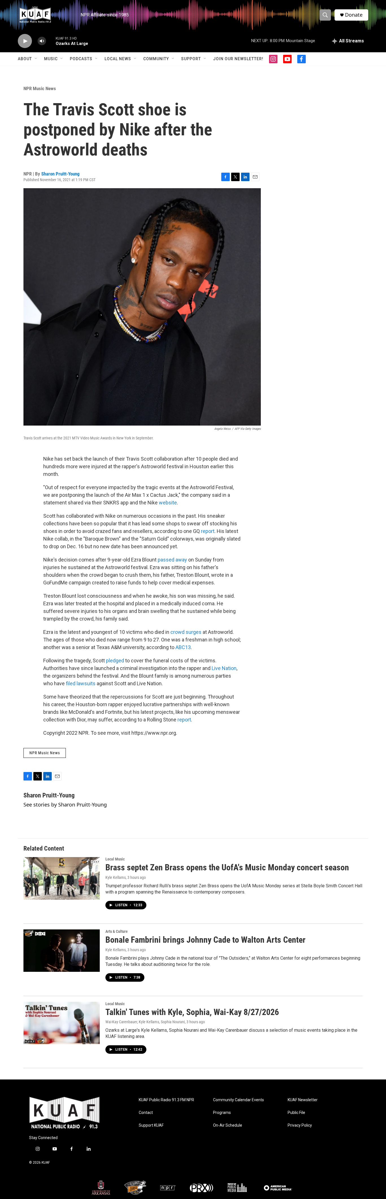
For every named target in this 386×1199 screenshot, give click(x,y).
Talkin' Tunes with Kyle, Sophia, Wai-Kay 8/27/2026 (192, 1012)
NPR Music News (39, 88)
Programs (222, 1113)
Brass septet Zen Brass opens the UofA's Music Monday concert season (227, 867)
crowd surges (185, 632)
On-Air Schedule (227, 1125)
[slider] (51, 41)
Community (156, 59)
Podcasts (81, 59)
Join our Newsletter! (238, 59)
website (168, 503)
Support (191, 59)
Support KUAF (151, 1125)
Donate (354, 15)
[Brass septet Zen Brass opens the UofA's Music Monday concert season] (61, 878)
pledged (115, 661)
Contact (146, 1113)
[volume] (42, 41)
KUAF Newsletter (303, 1100)
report (207, 531)
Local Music (115, 859)
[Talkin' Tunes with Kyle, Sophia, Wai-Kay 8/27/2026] (61, 1023)
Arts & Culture (116, 931)
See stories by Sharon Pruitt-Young (65, 804)
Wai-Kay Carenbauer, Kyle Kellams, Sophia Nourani (145, 1022)
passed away (172, 560)
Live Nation (224, 668)
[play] (24, 41)
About (25, 59)
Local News (118, 59)
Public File (296, 1113)
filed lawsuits (81, 683)
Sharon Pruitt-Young (60, 174)
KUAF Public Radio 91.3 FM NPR (166, 1100)
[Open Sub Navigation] (36, 59)
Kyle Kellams (115, 877)
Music (51, 59)
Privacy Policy (300, 1125)
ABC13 (183, 647)
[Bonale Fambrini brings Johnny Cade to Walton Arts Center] (61, 950)
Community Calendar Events (238, 1100)
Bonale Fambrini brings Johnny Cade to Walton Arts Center (205, 940)
